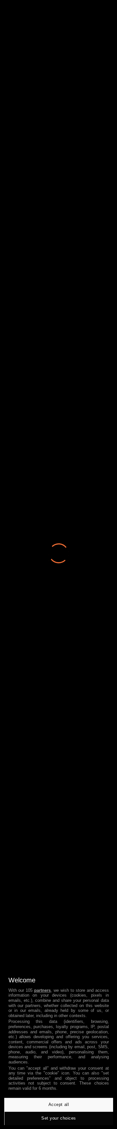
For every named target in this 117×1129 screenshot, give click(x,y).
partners (42, 990)
